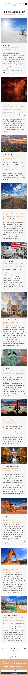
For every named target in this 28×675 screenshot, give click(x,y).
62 (21, 648)
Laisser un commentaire (18, 51)
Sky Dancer (6, 104)
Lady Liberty (7, 368)
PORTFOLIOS (15, 48)
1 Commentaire (16, 572)
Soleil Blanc (6, 45)
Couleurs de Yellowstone (10, 615)
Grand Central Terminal (10, 466)
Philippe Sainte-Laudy (14, 11)
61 (18, 648)
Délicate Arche (7, 567)
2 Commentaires (16, 109)
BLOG (4, 48)
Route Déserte (7, 211)
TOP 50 (21, 106)
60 (15, 648)
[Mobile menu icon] (26, 3)
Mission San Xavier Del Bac (11, 320)
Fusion (5, 517)
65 (14, 650)
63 (25, 648)
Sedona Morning (8, 154)
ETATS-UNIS (9, 48)
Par (9, 49)
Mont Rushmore (8, 261)
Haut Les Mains (7, 418)
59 (11, 648)
